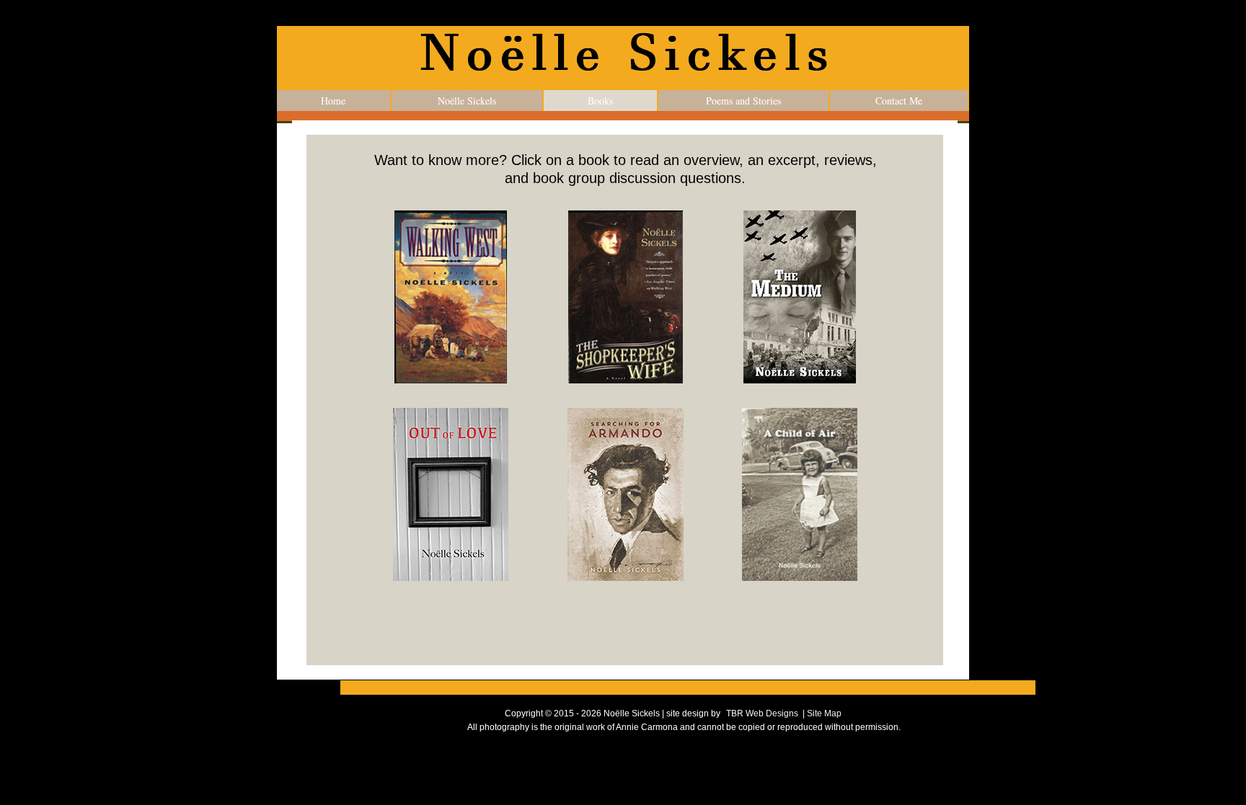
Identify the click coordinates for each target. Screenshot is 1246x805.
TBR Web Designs (762, 713)
